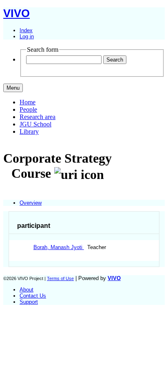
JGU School (35, 124)
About (26, 290)
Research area (37, 116)
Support (29, 302)
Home (27, 102)
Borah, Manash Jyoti (58, 247)
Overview (31, 203)
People (28, 109)
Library (29, 131)
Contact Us (33, 296)
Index (26, 30)
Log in (27, 36)
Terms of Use (60, 278)
